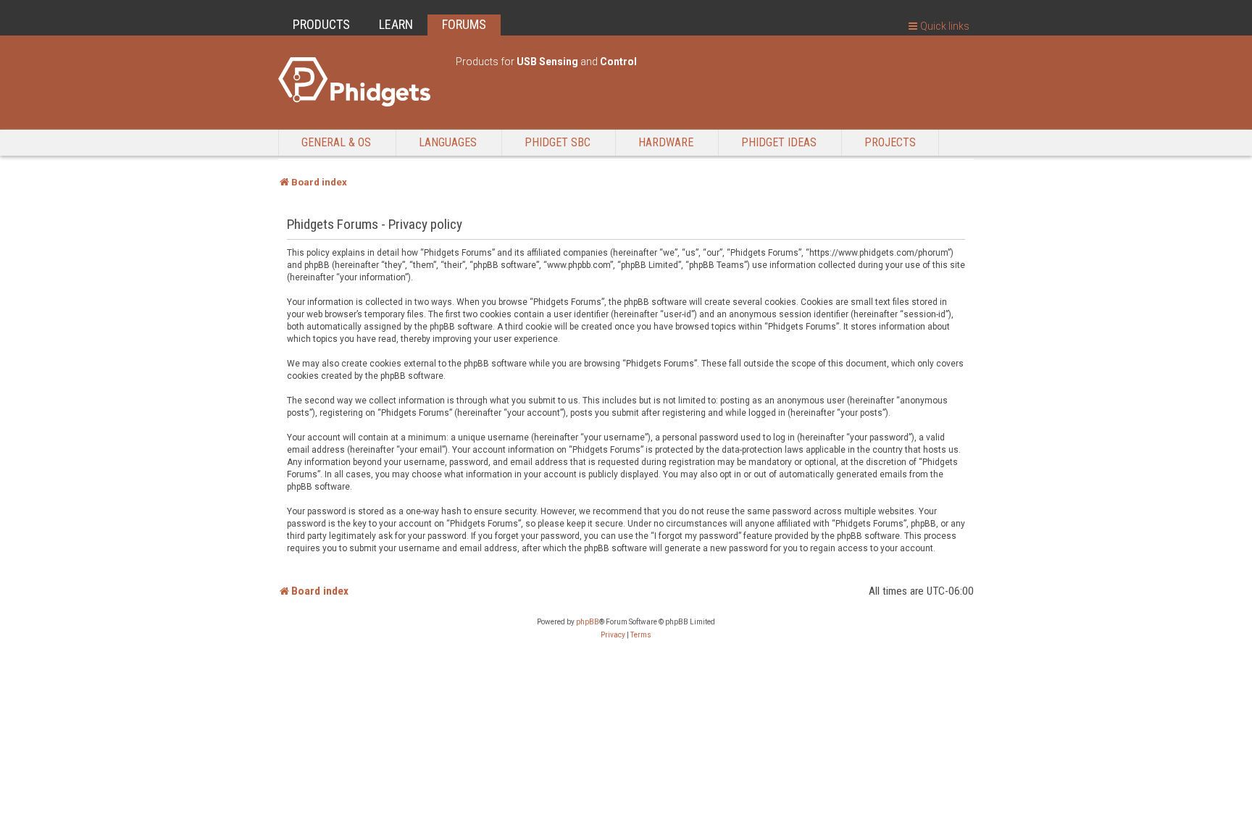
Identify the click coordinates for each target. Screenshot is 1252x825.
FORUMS (464, 24)
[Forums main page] (359, 81)
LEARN (396, 24)
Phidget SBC (557, 142)
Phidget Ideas (779, 142)
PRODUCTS (321, 24)
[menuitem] (613, 635)
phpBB (587, 622)
